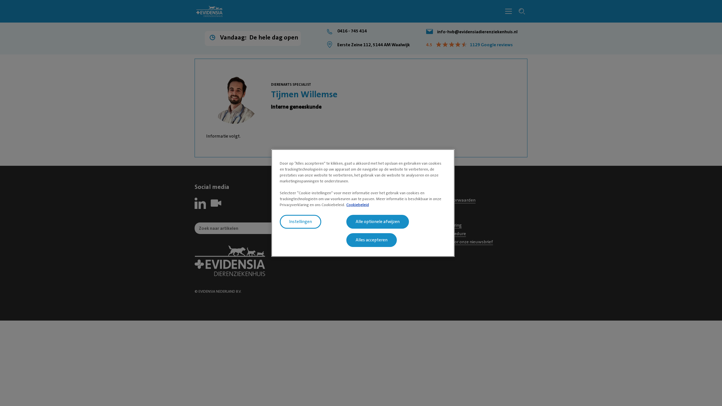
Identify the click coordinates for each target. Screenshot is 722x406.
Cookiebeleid (357, 204)
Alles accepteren (372, 240)
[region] (363, 203)
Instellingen (300, 221)
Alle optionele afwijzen (378, 221)
